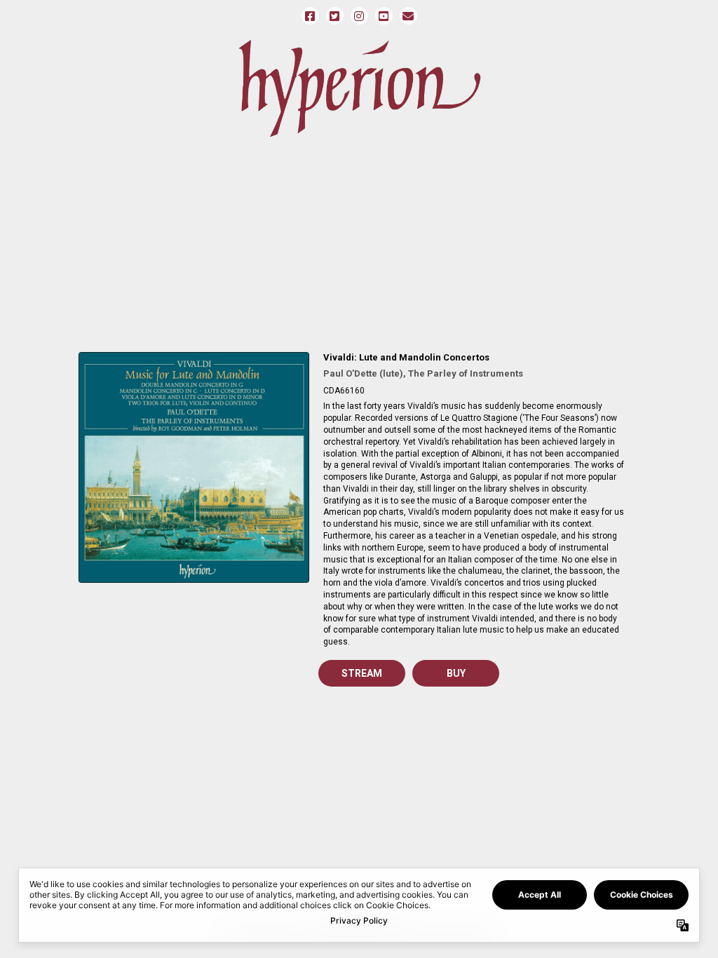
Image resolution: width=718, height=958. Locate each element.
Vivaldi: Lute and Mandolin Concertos (406, 357)
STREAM (361, 673)
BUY (456, 673)
